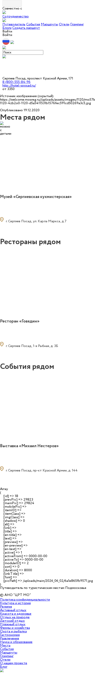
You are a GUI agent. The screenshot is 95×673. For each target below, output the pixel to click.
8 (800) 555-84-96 (16, 82)
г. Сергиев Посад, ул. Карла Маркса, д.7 (36, 221)
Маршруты (49, 24)
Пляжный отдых (12, 624)
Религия (6, 606)
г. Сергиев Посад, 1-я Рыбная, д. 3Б (32, 346)
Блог (3, 666)
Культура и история (15, 603)
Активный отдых (13, 610)
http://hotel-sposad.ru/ (19, 85)
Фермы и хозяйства (15, 627)
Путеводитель (13, 24)
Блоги (6, 27)
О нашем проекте (13, 663)
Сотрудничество (15, 16)
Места (5, 645)
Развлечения (9, 638)
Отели (64, 24)
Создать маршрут (26, 27)
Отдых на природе (15, 617)
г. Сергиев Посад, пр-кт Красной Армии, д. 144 (42, 470)
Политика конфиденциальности (25, 599)
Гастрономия (10, 634)
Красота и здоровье (15, 613)
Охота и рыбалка (13, 631)
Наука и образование (16, 642)
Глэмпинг (77, 24)
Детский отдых (12, 620)
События (33, 24)
